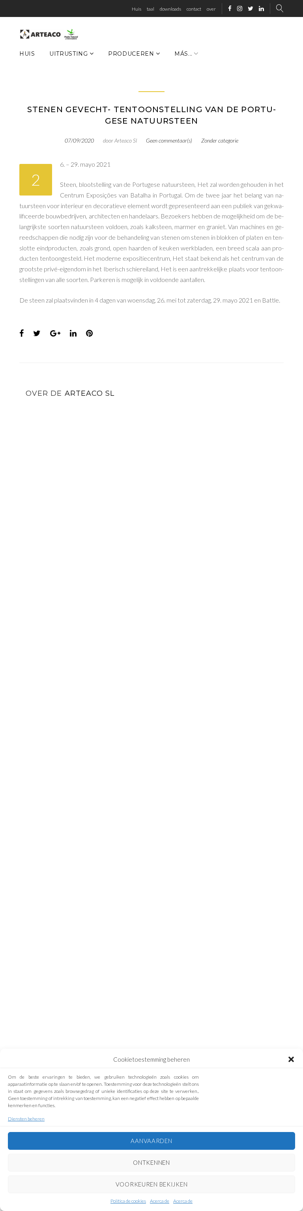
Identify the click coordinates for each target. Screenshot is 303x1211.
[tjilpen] (250, 8)
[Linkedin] (261, 8)
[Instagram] (239, 8)
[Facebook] (230, 8)
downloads (170, 9)
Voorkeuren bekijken (152, 1184)
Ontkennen (151, 1162)
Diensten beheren (26, 1119)
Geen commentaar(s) (169, 140)
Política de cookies (128, 1201)
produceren (131, 53)
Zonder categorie (219, 140)
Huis (136, 9)
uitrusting (68, 53)
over (211, 9)
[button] (291, 1059)
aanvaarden (151, 1140)
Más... (183, 53)
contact (194, 9)
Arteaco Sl (125, 140)
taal (150, 9)
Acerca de (159, 1201)
